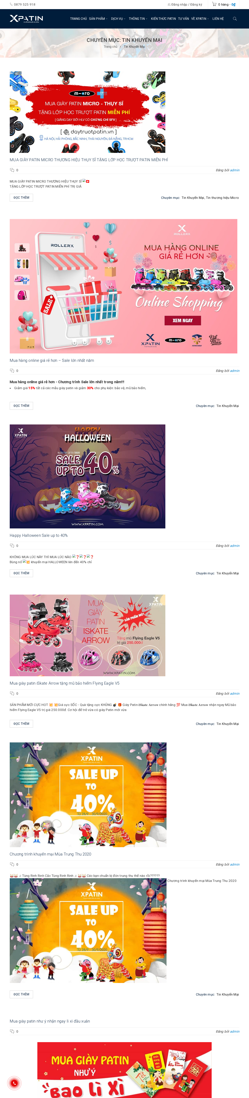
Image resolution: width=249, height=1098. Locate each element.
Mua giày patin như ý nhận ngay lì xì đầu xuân (50, 1021)
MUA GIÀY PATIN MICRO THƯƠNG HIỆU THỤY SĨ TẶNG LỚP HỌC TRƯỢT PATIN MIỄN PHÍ (89, 160)
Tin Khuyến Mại (193, 198)
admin (234, 170)
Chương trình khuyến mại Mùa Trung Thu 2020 (50, 854)
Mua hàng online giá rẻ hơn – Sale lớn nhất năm (52, 360)
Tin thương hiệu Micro (222, 198)
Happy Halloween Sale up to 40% (39, 535)
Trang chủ (110, 46)
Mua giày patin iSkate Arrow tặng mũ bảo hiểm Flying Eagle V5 (64, 683)
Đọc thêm (21, 197)
